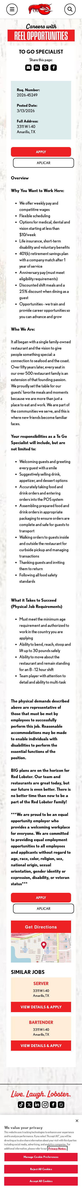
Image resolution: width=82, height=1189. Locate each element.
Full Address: (27, 121)
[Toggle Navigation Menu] (12, 9)
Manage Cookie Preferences (41, 1156)
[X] (29, 1104)
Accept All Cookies (41, 1181)
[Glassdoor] (61, 1104)
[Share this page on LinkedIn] (37, 67)
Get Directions (41, 927)
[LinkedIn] (37, 1104)
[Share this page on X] (45, 67)
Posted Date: (27, 105)
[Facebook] (53, 1104)
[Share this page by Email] (28, 67)
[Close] (77, 1120)
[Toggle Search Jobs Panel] (70, 9)
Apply (41, 152)
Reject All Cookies (41, 1169)
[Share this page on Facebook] (53, 67)
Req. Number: (28, 90)
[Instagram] (45, 1104)
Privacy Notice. (57, 1148)
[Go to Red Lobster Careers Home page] (41, 9)
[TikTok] (21, 1104)
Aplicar (43, 163)
